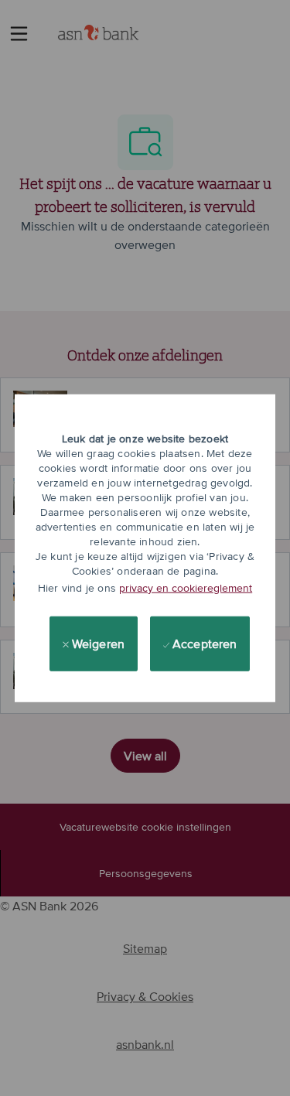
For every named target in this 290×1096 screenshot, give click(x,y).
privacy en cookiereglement (185, 588)
